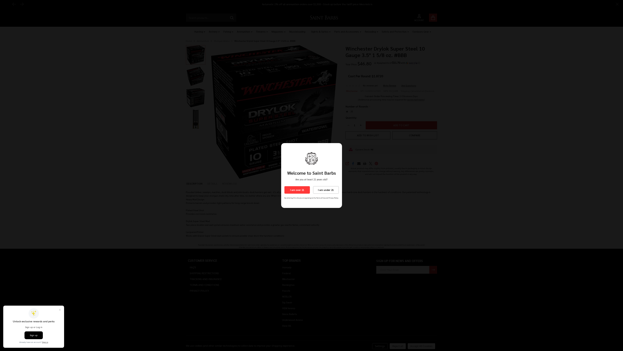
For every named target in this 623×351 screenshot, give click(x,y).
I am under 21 (326, 189)
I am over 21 (297, 189)
